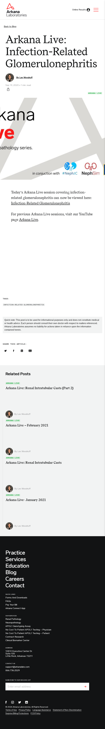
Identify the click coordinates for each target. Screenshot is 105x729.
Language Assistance (42, 710)
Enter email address (19, 686)
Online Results (79, 9)
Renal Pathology (13, 619)
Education (17, 565)
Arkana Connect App (15, 608)
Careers (14, 579)
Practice (15, 552)
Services (15, 559)
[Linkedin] (22, 351)
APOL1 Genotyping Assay (18, 626)
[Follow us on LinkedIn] (26, 702)
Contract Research (14, 637)
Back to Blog (10, 26)
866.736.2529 (12, 670)
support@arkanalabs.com (17, 667)
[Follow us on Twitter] (19, 702)
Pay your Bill (11, 605)
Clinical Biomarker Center (17, 640)
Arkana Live (95, 93)
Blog (10, 572)
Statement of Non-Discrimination (67, 710)
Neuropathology (13, 622)
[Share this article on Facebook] (13, 351)
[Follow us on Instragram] (12, 702)
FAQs (8, 601)
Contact (14, 585)
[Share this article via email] (30, 351)
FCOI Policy (35, 713)
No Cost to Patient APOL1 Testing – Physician (28, 630)
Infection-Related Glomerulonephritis (40, 203)
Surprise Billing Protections (17, 713)
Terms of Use (11, 710)
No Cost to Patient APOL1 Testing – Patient (27, 633)
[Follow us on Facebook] (6, 702)
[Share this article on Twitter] (5, 351)
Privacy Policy (25, 710)
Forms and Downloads (16, 597)
